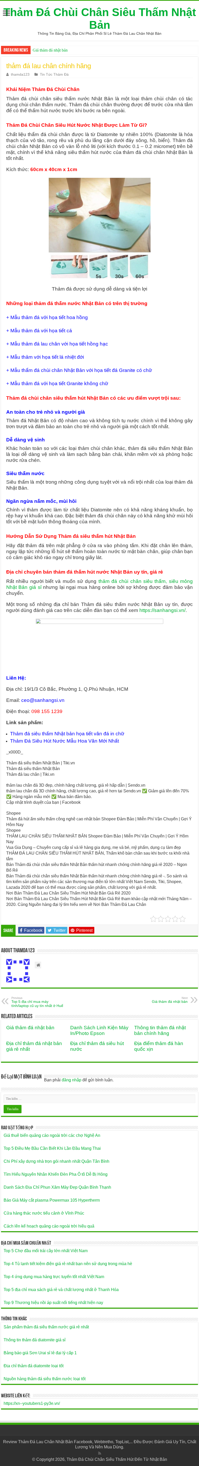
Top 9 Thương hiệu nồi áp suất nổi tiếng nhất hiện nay (53, 1302)
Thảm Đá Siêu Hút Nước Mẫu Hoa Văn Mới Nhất (64, 741)
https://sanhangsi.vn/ (162, 610)
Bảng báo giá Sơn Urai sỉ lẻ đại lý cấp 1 (40, 1353)
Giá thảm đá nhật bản (50, 50)
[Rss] (100, 1453)
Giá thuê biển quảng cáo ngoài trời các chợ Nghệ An (52, 1135)
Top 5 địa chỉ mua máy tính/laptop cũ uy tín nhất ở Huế (37, 1002)
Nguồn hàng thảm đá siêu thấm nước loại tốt (45, 1379)
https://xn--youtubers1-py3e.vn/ (32, 1403)
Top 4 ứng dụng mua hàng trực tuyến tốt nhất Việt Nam (54, 1276)
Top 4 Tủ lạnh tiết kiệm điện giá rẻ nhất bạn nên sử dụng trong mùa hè (68, 1263)
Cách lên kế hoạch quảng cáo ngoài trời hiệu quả (49, 1226)
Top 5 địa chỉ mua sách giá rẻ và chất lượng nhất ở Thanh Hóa (61, 1289)
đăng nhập (71, 1080)
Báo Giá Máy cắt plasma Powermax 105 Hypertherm (52, 1200)
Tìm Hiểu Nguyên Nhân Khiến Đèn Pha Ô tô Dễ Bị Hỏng (56, 1174)
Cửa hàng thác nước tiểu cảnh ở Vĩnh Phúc (44, 1213)
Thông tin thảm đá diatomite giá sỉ (35, 1340)
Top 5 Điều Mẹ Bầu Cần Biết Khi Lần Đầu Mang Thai (52, 1148)
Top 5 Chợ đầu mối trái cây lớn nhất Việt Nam (46, 1251)
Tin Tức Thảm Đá (54, 74)
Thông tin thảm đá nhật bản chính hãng (160, 1030)
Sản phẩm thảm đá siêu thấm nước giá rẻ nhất (46, 1327)
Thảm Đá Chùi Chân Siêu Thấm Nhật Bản (99, 18)
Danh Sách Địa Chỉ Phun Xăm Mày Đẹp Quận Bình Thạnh (57, 1187)
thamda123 (20, 74)
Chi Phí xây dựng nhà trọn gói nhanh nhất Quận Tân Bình (56, 1161)
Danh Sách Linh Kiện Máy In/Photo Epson (99, 1030)
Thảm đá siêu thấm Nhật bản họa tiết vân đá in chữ (67, 733)
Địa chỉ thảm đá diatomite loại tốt (33, 1366)
